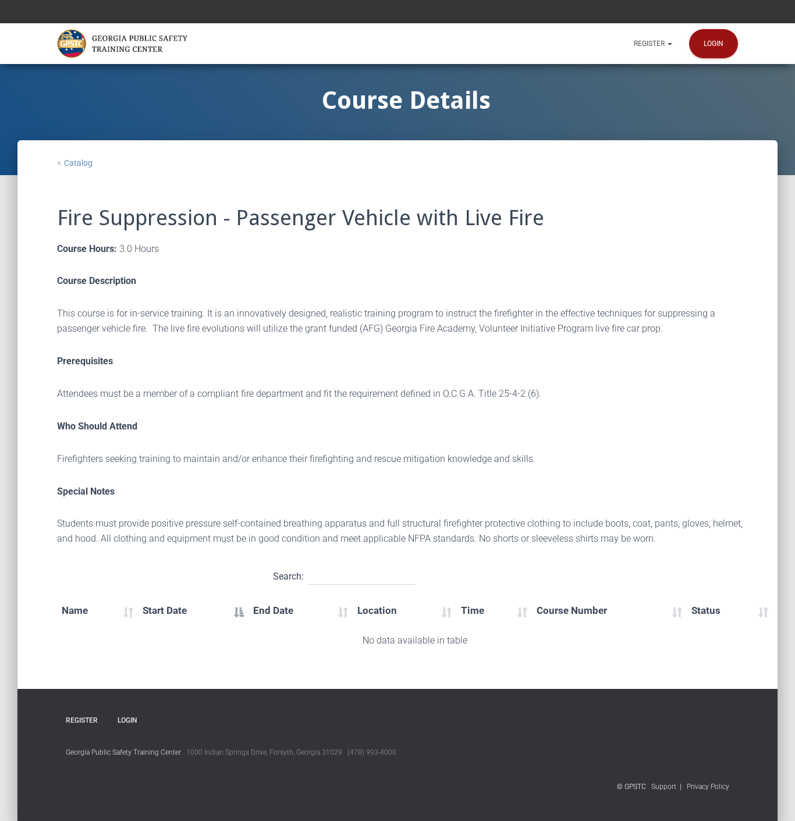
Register (650, 44)
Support (663, 787)
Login (713, 44)
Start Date (165, 610)
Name (75, 610)
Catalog (78, 163)
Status (706, 610)
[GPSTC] (124, 43)
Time (472, 610)
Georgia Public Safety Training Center (123, 752)
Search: (288, 576)
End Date (273, 610)
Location (377, 610)
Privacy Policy (708, 787)
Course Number (572, 610)
